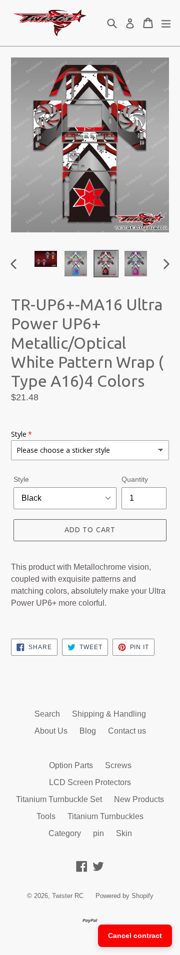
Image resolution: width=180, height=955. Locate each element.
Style (21, 479)
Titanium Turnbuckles (106, 816)
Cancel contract (135, 936)
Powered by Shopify (125, 896)
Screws (118, 765)
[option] (46, 258)
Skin (124, 833)
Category (64, 833)
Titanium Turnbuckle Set (59, 799)
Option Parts (71, 765)
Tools (46, 816)
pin (98, 833)
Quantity (135, 479)
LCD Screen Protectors (90, 782)
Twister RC (68, 896)
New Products (139, 799)
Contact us (127, 731)
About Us (51, 731)
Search (47, 714)
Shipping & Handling (109, 714)
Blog (88, 731)
